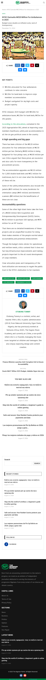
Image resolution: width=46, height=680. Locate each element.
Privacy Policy (6, 602)
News (4, 612)
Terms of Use (6, 599)
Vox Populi (5, 630)
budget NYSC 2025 (23, 278)
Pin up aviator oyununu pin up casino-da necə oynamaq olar (20, 492)
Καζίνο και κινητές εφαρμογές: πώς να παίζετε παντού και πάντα (21, 481)
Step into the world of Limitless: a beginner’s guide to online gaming (22, 503)
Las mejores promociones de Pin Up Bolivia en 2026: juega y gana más (21, 525)
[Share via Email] (25, 69)
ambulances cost (9, 278)
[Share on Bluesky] (20, 69)
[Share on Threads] (37, 65)
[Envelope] (24, 675)
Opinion (4, 623)
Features (5, 626)
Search (7, 459)
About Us (5, 595)
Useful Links (7, 591)
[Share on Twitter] (27, 65)
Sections (6, 608)
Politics (4, 619)
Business (5, 616)
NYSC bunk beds (8, 282)
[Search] (44, 3)
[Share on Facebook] (22, 65)
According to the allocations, (14, 124)
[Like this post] (18, 65)
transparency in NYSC (23, 282)
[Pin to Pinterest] (32, 65)
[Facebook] (21, 675)
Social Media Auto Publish (15, 679)
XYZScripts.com (33, 679)
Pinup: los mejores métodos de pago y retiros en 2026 (23, 435)
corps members (37, 278)
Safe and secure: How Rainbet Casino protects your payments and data (22, 514)
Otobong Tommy (23, 312)
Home (4, 10)
